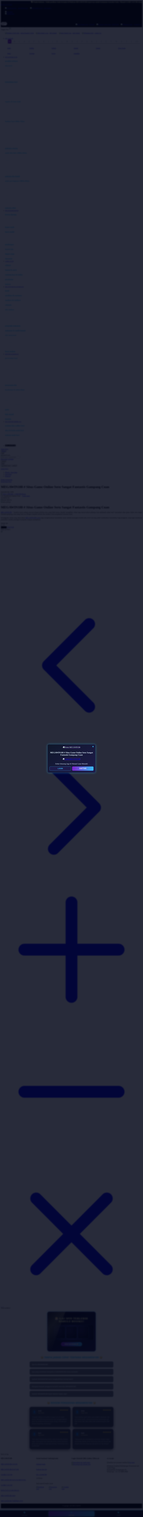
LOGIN (60, 768)
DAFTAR (82, 768)
